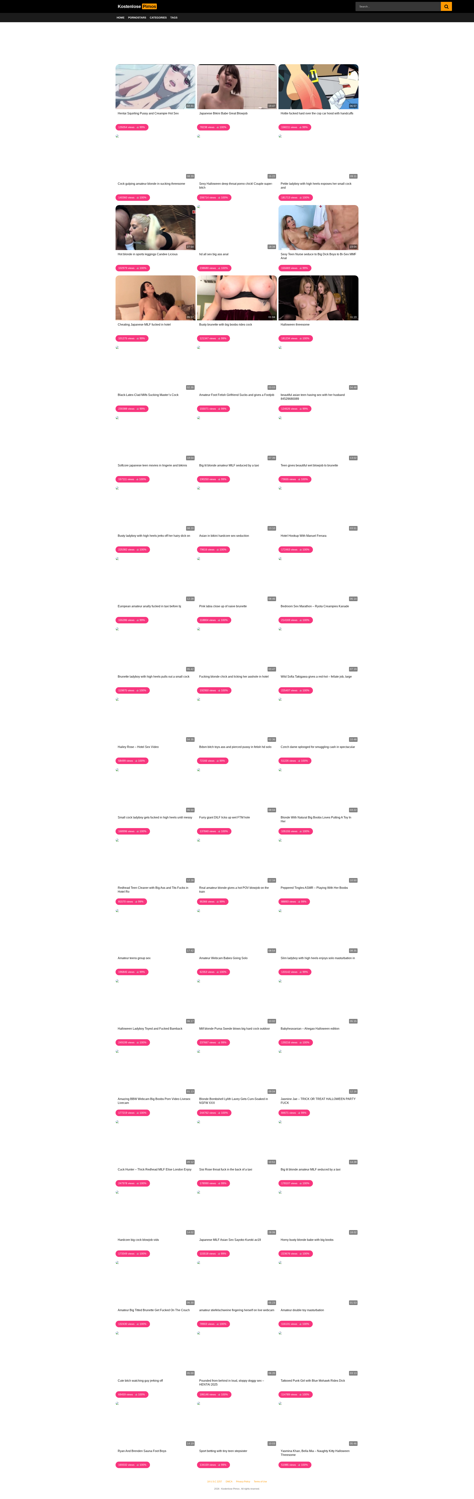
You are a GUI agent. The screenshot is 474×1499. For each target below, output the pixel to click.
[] (446, 6)
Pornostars (137, 17)
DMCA (229, 1481)
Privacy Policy (243, 1481)
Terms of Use (260, 1481)
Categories (158, 17)
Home (120, 17)
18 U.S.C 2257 (214, 1481)
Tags (173, 17)
